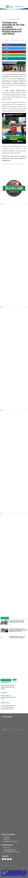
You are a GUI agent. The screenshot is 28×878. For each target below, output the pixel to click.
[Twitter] (6, 859)
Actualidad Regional (13, 19)
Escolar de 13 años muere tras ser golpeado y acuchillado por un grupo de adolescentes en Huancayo (18, 630)
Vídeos (18, 19)
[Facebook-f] (3, 859)
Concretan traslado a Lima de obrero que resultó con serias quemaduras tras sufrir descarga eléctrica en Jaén (8, 707)
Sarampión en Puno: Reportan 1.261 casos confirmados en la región (17, 637)
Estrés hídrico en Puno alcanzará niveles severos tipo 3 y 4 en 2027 (16, 621)
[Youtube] (8, 859)
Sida (21, 163)
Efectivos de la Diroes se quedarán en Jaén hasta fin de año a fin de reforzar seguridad (8, 687)
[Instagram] (11, 859)
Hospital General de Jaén (14, 163)
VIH (23, 163)
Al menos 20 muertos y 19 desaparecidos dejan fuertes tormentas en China (8, 697)
